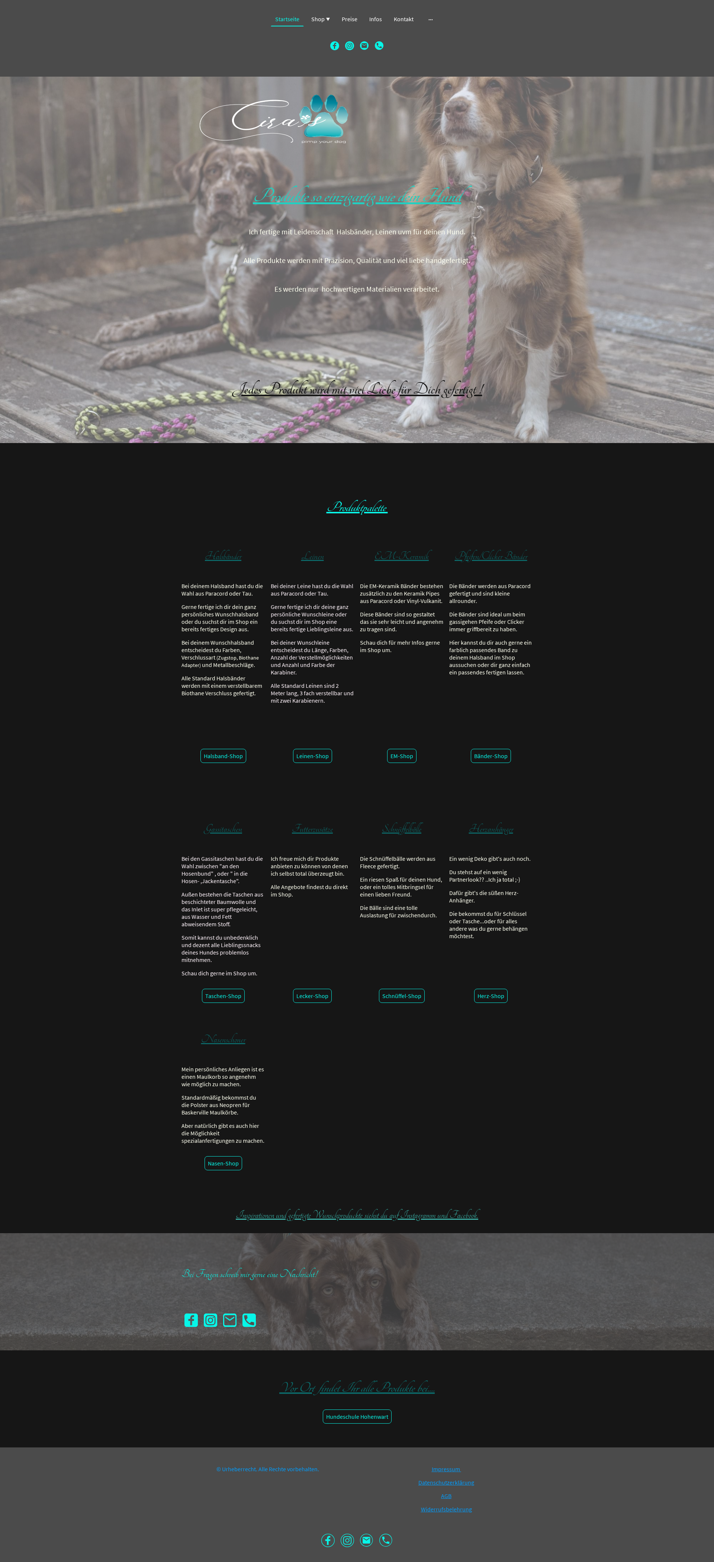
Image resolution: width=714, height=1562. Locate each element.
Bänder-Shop (491, 756)
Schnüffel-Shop (401, 996)
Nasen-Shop (223, 1163)
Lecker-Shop (312, 996)
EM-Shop (401, 756)
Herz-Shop (490, 996)
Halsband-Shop (223, 756)
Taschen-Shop (223, 996)
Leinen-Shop (312, 756)
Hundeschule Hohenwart (357, 1416)
